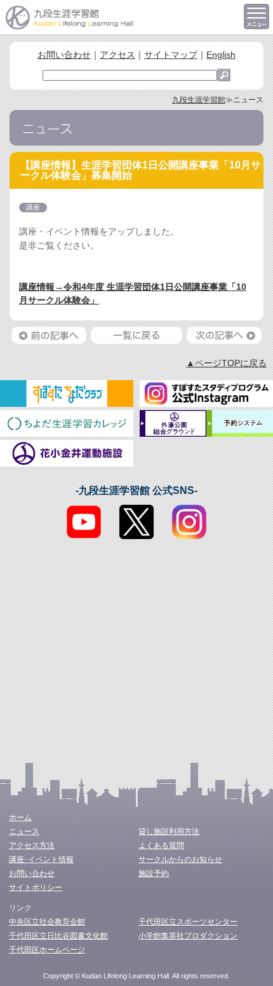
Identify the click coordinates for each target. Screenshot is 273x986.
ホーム (20, 817)
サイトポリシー (35, 887)
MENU (256, 16)
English (221, 55)
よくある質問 (161, 845)
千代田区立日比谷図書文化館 (58, 935)
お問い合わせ (64, 55)
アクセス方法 (32, 845)
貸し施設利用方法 (168, 831)
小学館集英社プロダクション (187, 935)
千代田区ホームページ (47, 949)
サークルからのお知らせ (180, 859)
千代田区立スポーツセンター (187, 921)
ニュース (24, 831)
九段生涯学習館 (198, 99)
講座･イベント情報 (41, 859)
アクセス (117, 55)
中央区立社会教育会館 (47, 921)
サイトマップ (170, 55)
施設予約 (153, 873)
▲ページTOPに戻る (226, 363)
